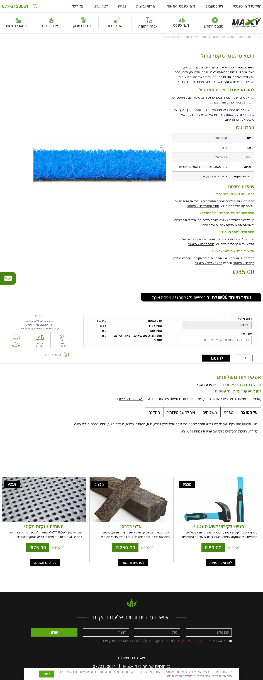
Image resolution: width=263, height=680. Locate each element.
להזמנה (216, 358)
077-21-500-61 (131, 399)
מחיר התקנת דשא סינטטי (203, 206)
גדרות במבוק (82, 26)
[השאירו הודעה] (66, 354)
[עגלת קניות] (35, 6)
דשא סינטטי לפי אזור (181, 6)
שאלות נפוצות (146, 6)
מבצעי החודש (213, 26)
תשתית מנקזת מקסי (44, 526)
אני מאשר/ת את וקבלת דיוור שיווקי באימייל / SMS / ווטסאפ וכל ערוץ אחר (165, 640)
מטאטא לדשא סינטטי (208, 263)
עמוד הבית (254, 37)
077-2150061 (15, 6)
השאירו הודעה (52, 354)
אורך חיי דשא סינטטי (201, 244)
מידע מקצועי (214, 6)
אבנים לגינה (49, 25)
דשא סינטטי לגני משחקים (211, 37)
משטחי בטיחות (16, 25)
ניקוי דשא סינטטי (243, 263)
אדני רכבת (115, 25)
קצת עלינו (100, 6)
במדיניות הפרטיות (192, 640)
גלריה (122, 6)
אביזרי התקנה (147, 26)
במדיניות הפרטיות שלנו (179, 676)
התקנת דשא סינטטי (247, 6)
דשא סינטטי (180, 25)
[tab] (249, 412)
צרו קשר (77, 6)
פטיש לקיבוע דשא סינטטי (219, 526)
